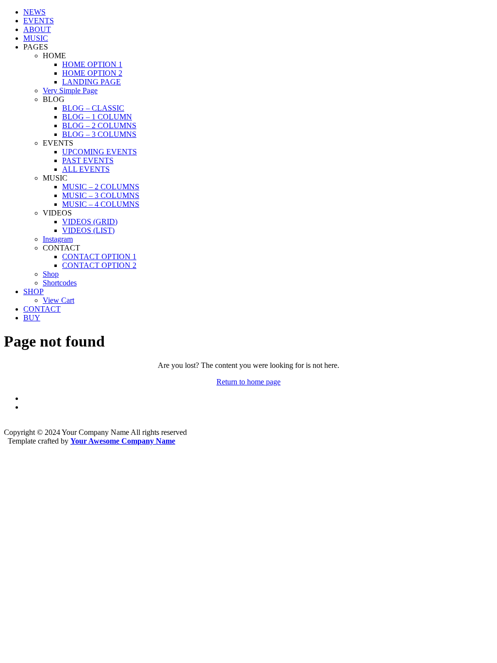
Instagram (58, 239)
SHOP (33, 291)
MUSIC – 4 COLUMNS (100, 204)
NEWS (34, 12)
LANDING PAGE (91, 82)
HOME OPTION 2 (92, 73)
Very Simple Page (70, 90)
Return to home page (248, 382)
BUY (31, 318)
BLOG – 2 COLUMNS (99, 125)
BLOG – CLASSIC (93, 108)
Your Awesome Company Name (122, 441)
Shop (51, 274)
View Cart (58, 300)
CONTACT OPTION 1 (99, 256)
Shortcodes (60, 283)
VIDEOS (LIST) (88, 230)
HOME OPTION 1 (92, 64)
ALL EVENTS (86, 169)
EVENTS (38, 21)
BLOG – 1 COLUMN (97, 117)
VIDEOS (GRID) (89, 221)
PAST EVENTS (88, 160)
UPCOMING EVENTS (99, 152)
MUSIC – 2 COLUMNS (100, 186)
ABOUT (37, 29)
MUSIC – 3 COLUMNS (100, 195)
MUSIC (35, 38)
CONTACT (42, 309)
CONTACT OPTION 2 (99, 265)
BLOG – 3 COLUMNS (99, 134)
